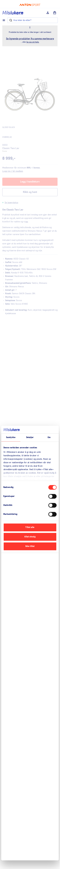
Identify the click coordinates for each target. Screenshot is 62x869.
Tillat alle (29, 527)
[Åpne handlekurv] (55, 13)
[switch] (52, 496)
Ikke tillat (29, 546)
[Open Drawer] (3, 20)
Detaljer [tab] (30, 437)
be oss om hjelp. (33, 42)
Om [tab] (49, 437)
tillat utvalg (29, 537)
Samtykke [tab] (10, 437)
